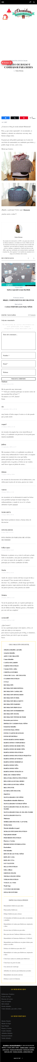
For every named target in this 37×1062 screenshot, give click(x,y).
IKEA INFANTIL (9, 787)
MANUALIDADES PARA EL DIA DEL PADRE (18, 812)
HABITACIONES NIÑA (11, 765)
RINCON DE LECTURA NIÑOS (14, 854)
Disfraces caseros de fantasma (12, 979)
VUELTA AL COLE (10, 883)
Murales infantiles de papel (11, 828)
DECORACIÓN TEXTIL (11, 714)
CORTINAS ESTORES (11, 672)
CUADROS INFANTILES (11, 679)
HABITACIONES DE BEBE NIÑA (14, 746)
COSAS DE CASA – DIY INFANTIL (15, 675)
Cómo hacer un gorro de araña (12, 963)
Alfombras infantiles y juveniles (13, 650)
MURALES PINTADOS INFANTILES (15, 831)
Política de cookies (28, 1049)
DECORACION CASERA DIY (13, 691)
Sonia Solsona (19, 71)
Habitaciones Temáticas (7, 994)
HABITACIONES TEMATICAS (13, 771)
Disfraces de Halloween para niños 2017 (15, 948)
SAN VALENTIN (9, 863)
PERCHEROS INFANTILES (12, 838)
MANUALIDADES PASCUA (12, 815)
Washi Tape (7, 886)
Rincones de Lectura (7, 999)
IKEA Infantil (5, 1004)
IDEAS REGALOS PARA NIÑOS (14, 784)
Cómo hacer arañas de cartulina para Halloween (17, 959)
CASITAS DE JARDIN (11, 663)
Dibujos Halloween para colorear (13, 914)
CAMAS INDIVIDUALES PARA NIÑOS (18, 305)
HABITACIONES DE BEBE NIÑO (14, 749)
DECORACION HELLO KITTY (13, 701)
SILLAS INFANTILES (11, 867)
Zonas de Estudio (6, 1001)
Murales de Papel (6, 1023)
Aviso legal (6, 1049)
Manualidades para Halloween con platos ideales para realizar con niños (18, 943)
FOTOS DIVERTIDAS (10, 736)
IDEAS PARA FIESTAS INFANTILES (15, 778)
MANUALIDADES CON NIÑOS (13, 797)
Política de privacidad (16, 1049)
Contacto (32, 1047)
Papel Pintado (5, 1026)
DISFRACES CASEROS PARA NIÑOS (16, 723)
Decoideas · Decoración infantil (12, 1045)
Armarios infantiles (9, 653)
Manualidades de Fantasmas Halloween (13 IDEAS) (18, 938)
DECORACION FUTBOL (11, 698)
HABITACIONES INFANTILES (13, 752)
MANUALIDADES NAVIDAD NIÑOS (15, 804)
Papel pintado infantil (10, 834)
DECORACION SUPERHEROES (14, 711)
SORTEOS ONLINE (22, 60)
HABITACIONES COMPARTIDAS (14, 743)
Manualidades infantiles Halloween (14, 800)
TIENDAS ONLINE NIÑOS (12, 876)
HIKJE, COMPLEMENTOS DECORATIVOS (18, 299)
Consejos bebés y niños (10, 669)
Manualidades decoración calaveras (13, 975)
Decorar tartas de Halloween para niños (14, 930)
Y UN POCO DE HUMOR (12, 889)
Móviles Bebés (8, 825)
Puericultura (7, 847)
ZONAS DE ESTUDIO (10, 892)
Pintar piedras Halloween (10, 910)
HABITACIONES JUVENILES (13, 759)
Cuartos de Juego (6, 996)
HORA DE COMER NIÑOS (12, 775)
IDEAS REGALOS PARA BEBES (14, 781)
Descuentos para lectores (11, 720)
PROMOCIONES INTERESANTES (15, 844)
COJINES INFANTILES (11, 666)
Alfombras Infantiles (6, 1033)
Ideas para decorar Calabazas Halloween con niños (17, 934)
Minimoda (26, 210)
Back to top (17, 1058)
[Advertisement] (18, 38)
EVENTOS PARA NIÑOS (11, 730)
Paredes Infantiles (6, 1006)
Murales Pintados (6, 1021)
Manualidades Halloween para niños (13, 906)
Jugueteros (7, 794)
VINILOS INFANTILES (11, 879)
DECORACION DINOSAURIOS (13, 695)
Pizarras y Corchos (9, 841)
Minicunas (7, 818)
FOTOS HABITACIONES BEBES (14, 739)
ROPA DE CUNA (9, 860)
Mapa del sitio (8, 1051)
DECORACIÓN (13, 60)
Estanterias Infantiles (10, 727)
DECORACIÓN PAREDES (12, 704)
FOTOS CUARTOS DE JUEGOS (14, 733)
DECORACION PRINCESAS (13, 707)
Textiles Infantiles (6, 1038)
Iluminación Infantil (6, 1036)
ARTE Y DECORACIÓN (11, 656)
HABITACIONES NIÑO (11, 768)
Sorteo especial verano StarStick (18, 290)
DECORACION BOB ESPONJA (13, 688)
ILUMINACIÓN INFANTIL (12, 791)
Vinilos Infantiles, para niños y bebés (11, 1009)
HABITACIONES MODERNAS (13, 762)
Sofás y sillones (8, 870)
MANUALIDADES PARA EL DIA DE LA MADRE (16, 808)
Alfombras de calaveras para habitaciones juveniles (17, 971)
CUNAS (6, 682)
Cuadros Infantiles (6, 1031)
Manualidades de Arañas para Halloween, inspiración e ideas (18, 925)
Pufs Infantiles (8, 851)
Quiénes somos (24, 1047)
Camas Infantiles (9, 659)
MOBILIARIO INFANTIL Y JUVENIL (16, 822)
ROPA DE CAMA (9, 857)
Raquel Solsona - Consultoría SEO (23, 1051)
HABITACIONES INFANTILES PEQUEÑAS (17, 756)
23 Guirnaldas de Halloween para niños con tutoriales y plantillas (18, 919)
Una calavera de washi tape (11, 967)
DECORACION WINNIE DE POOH (15, 717)
